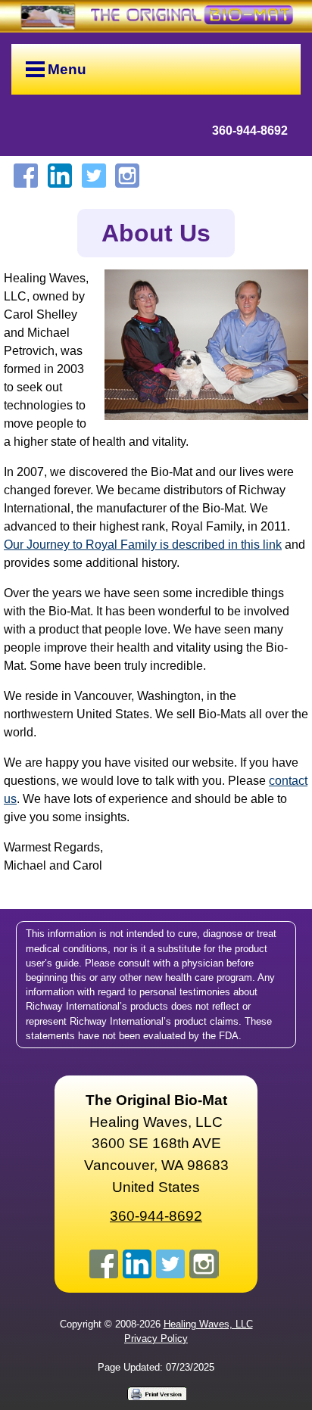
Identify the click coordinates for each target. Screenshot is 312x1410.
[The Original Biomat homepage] (156, 16)
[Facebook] (26, 175)
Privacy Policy (156, 1338)
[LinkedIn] (60, 175)
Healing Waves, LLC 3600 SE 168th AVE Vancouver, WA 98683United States (156, 1143)
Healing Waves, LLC (208, 1324)
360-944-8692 (250, 130)
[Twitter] (94, 175)
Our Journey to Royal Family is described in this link (143, 544)
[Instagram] (127, 175)
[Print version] (156, 1392)
